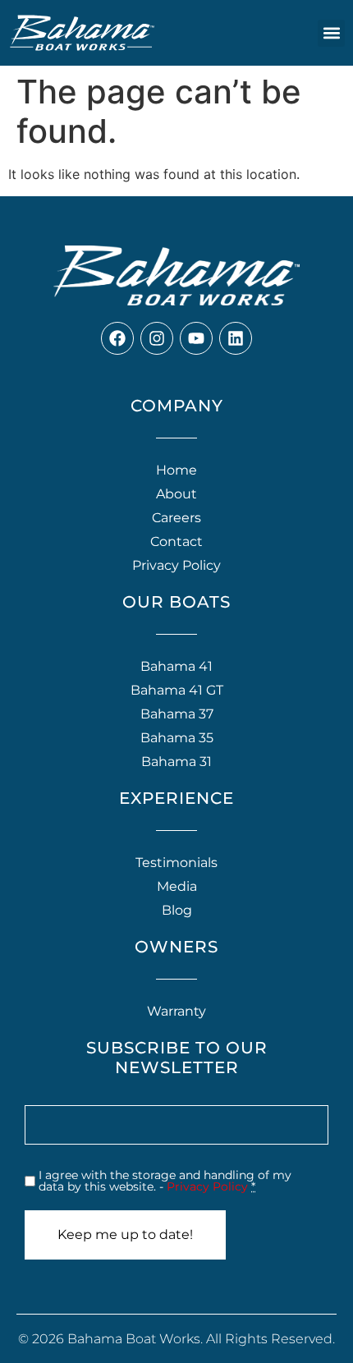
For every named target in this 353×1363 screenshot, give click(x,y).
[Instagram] (156, 338)
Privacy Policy (207, 1186)
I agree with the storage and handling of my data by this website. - (165, 1180)
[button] (331, 33)
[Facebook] (117, 338)
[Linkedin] (235, 338)
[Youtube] (196, 338)
